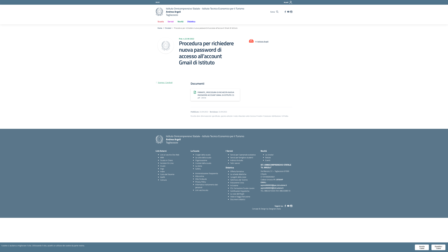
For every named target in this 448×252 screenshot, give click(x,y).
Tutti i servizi (235, 163)
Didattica (191, 21)
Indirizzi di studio (236, 160)
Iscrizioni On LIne (166, 163)
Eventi (267, 160)
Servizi (171, 21)
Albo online (199, 176)
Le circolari (269, 154)
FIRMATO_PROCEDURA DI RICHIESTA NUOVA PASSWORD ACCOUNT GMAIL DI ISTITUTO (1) (216, 93)
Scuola (161, 21)
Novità (180, 21)
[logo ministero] (159, 12)
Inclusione (234, 185)
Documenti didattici (237, 199)
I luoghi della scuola (202, 154)
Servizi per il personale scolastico (243, 154)
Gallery (198, 168)
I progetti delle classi (238, 177)
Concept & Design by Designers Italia (266, 208)
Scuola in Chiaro (166, 160)
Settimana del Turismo (239, 179)
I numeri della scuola (203, 163)
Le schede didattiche (238, 174)
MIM (162, 157)
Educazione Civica (237, 182)
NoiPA (162, 177)
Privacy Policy (200, 181)
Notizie (268, 157)
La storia (198, 165)
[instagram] (291, 12)
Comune (163, 179)
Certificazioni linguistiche (239, 191)
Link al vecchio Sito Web (169, 154)
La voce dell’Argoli (237, 193)
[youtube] (288, 12)
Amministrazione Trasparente (206, 173)
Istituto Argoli (262, 41)
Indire (162, 171)
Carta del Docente (167, 174)
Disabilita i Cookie (438, 247)
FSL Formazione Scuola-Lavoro (242, 188)
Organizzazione (201, 160)
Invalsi (162, 165)
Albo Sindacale (201, 179)
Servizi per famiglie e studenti (241, 157)
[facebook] (285, 12)
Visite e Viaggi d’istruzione (240, 196)
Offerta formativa (237, 171)
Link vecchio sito (201, 190)
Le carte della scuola (203, 157)
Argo (162, 168)
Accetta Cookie (422, 247)
